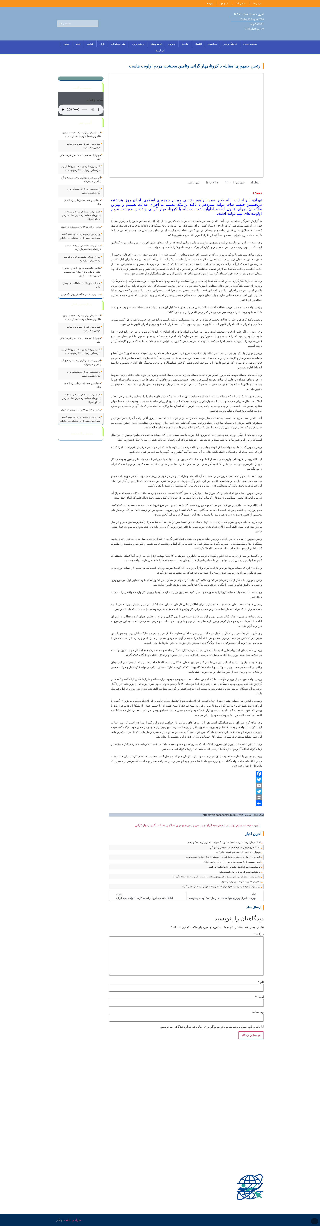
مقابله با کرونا (157, 825)
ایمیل (259, 996)
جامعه (185, 43)
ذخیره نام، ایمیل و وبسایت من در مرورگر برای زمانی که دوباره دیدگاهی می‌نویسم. (210, 1026)
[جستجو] (95, 24)
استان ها (160, 50)
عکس (90, 43)
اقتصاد (198, 43)
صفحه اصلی (250, 43)
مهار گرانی (141, 825)
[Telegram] (186, 791)
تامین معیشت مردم (248, 825)
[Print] (186, 797)
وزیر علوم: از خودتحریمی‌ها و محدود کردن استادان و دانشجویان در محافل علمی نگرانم (221, 886)
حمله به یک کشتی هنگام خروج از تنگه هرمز (81, 294)
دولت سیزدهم (226, 825)
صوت (66, 43)
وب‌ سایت (258, 1011)
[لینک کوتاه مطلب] (262, 825)
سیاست (212, 43)
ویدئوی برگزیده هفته (82, 433)
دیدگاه (259, 934)
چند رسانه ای (118, 43)
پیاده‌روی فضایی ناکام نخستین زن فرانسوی (241, 881)
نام (261, 982)
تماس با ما (240, 3)
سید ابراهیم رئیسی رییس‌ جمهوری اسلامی (191, 825)
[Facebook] (186, 774)
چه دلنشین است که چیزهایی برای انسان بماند (240, 872)
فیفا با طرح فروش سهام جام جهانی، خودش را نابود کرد (235, 847)
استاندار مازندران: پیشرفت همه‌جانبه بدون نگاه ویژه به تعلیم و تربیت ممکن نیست (224, 842)
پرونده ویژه (138, 43)
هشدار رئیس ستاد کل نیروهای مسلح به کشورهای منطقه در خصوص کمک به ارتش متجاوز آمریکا (217, 876)
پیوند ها (209, 3)
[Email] (186, 785)
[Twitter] (186, 780)
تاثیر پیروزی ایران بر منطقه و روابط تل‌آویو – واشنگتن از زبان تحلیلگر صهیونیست (223, 857)
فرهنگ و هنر (230, 43)
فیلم (78, 43)
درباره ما (257, 3)
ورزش (171, 43)
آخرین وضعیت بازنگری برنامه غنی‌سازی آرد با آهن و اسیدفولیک (232, 862)
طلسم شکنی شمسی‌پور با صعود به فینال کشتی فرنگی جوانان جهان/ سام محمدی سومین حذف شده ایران (82, 272)
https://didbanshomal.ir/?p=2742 (223, 814)
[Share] (186, 803)
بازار (102, 43)
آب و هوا (224, 3)
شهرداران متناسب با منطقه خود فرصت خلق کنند (238, 852)
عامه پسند (156, 43)
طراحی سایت (72, 1220)
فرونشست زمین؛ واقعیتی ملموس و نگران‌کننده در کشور (234, 867)
